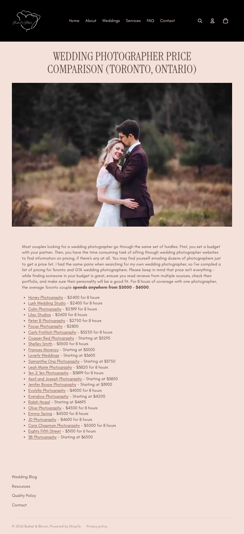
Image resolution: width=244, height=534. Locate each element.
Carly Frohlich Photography (52, 332)
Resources (21, 486)
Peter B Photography (46, 320)
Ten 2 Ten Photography (48, 372)
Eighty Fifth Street (44, 431)
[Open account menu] (212, 20)
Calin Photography (44, 309)
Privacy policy (97, 526)
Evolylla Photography (46, 390)
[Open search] (200, 20)
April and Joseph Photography (55, 378)
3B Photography (42, 437)
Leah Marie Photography (50, 367)
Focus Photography (45, 326)
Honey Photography (45, 297)
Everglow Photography (48, 396)
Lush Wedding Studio (47, 303)
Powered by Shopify (65, 526)
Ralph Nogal (39, 402)
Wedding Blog (24, 476)
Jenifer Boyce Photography (52, 384)
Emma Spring (40, 413)
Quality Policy (24, 495)
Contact (19, 505)
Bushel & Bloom (36, 526)
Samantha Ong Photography (53, 361)
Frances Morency (43, 349)
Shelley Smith (40, 343)
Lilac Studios (39, 314)
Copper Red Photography (51, 338)
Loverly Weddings (43, 355)
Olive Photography (44, 407)
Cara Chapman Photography (54, 425)
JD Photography (42, 419)
